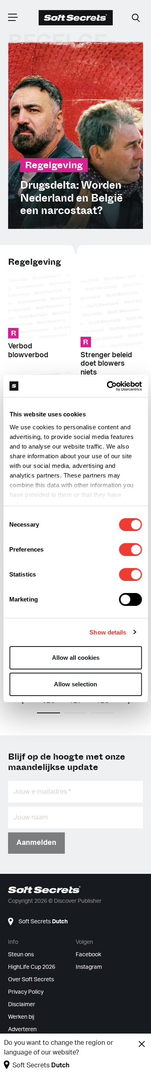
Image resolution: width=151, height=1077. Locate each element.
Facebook (88, 955)
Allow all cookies (75, 657)
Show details (107, 632)
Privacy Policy (25, 992)
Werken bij (21, 1017)
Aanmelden (36, 842)
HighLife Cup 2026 (31, 967)
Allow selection (75, 684)
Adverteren (22, 1029)
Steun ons (21, 955)
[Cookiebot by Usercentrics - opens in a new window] (107, 386)
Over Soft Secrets (31, 979)
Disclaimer (21, 1004)
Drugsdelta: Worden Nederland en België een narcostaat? (71, 198)
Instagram (89, 967)
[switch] (130, 549)
